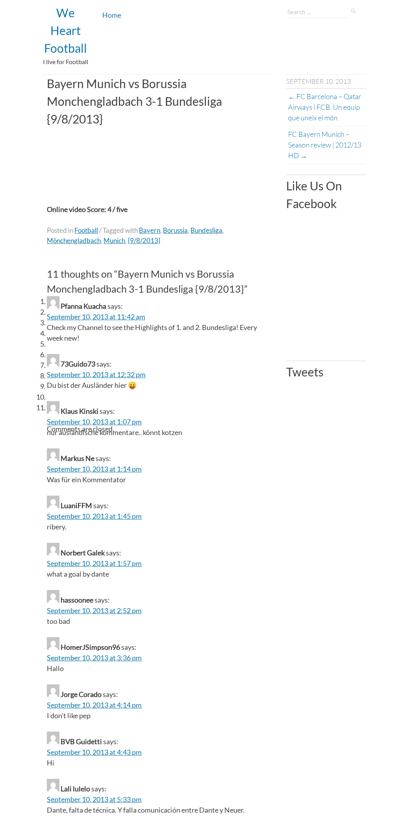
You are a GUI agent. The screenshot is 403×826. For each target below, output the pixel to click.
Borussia (175, 230)
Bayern (149, 230)
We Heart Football (65, 30)
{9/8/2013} (144, 240)
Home (111, 15)
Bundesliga (206, 230)
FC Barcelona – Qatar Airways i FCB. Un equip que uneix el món (325, 107)
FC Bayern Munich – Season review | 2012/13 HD (325, 145)
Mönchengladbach (74, 240)
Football (86, 230)
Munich (114, 240)
